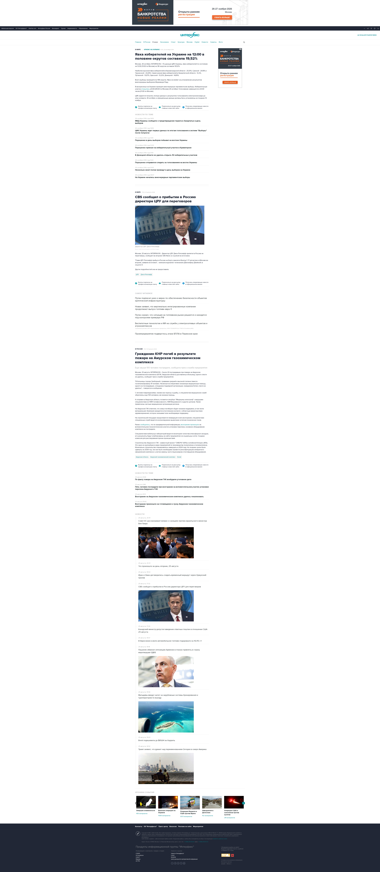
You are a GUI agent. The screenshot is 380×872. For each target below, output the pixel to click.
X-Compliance (139, 855)
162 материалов (207, 816)
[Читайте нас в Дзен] (172, 863)
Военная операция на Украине (166, 812)
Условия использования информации (231, 860)
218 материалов (229, 818)
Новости (205, 42)
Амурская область (142, 457)
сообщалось (145, 425)
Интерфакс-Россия (44, 28)
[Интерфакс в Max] (184, 863)
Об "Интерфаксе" (21, 28)
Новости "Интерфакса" (177, 853)
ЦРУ (137, 274)
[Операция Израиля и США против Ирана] (190, 809)
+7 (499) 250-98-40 (189, 842)
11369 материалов (164, 816)
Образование (83, 28)
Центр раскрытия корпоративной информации (184, 859)
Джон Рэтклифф (146, 274)
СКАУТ (138, 857)
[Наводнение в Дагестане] (212, 808)
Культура (181, 42)
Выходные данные (226, 862)
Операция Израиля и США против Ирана (188, 812)
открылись (145, 89)
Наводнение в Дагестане (207, 812)
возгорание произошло (190, 425)
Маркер (138, 859)
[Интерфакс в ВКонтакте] (178, 863)
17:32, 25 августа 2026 (148, 192)
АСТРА (138, 861)
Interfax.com (32, 28)
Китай (179, 457)
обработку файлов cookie (220, 839)
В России (146, 42)
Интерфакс (190, 35)
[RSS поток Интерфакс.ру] (181, 863)
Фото (221, 42)
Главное (138, 42)
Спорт (173, 42)
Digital (197, 42)
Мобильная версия (7, 28)
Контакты (138, 826)
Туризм (63, 28)
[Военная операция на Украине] (168, 808)
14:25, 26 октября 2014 (167, 49)
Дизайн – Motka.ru (226, 864)
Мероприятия (93, 28)
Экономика (164, 42)
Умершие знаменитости (145, 811)
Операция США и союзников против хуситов (231, 813)
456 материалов (141, 813)
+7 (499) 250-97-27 (203, 842)
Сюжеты (213, 42)
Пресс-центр (163, 826)
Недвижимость (72, 28)
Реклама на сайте (184, 826)
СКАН (172, 855)
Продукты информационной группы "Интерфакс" (165, 846)
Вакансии (173, 826)
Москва (189, 42)
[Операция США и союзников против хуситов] (234, 808)
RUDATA (173, 857)
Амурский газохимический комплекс (162, 457)
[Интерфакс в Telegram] (175, 863)
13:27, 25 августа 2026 (150, 349)
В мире (155, 42)
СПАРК (138, 853)
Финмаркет (55, 28)
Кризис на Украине (152, 50)
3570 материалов (186, 816)
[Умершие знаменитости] (146, 808)
